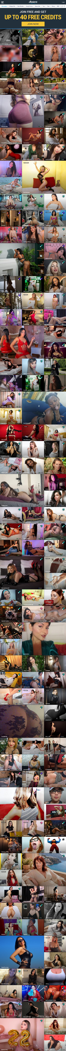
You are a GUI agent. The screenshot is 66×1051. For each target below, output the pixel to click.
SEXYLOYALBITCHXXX (50, 1000)
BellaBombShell (49, 291)
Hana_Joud (48, 93)
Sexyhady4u (26, 654)
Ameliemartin (48, 489)
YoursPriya (25, 786)
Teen (48, 6)
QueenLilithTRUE (49, 159)
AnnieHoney (48, 538)
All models (4, 6)
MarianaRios (26, 983)
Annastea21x (48, 720)
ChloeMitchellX (27, 522)
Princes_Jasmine (27, 390)
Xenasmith (47, 571)
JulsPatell (47, 340)
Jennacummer (48, 917)
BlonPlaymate (26, 192)
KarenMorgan (26, 44)
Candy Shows (29, 6)
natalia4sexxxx (48, 588)
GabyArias (25, 208)
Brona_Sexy (48, 505)
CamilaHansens (27, 703)
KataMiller (25, 621)
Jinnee (47, 983)
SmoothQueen (26, 439)
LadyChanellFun (27, 241)
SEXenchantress (49, 241)
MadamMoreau (26, 884)
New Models (20, 6)
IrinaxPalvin (48, 1033)
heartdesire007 (27, 423)
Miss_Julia (47, 736)
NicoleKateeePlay (27, 93)
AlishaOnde (26, 472)
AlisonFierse (48, 357)
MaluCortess (26, 753)
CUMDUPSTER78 (27, 852)
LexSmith (47, 670)
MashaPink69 (48, 967)
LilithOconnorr (48, 208)
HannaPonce (26, 835)
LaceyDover (48, 44)
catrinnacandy (26, 687)
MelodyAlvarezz (49, 126)
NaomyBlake (48, 835)
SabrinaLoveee (49, 373)
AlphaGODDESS (49, 852)
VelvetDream (48, 786)
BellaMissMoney (49, 143)
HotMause (47, 472)
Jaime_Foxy (26, 670)
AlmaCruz (47, 687)
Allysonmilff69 (48, 1016)
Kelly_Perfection (27, 901)
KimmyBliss (48, 60)
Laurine (25, 934)
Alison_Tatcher (48, 110)
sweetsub (47, 555)
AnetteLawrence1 (27, 225)
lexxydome (25, 1000)
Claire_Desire (26, 373)
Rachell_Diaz (26, 324)
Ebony (53, 6)
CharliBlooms (48, 934)
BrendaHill (25, 307)
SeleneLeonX (26, 555)
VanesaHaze (26, 143)
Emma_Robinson (27, 60)
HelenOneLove (49, 274)
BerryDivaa (25, 917)
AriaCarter (25, 77)
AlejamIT (47, 390)
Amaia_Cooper (48, 439)
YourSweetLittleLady (28, 604)
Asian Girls (37, 6)
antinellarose (48, 307)
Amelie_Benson (49, 324)
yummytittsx (26, 769)
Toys (43, 6)
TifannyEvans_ (48, 77)
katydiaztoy (48, 819)
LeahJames (48, 225)
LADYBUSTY (48, 901)
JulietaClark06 (48, 258)
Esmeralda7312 (26, 1016)
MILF (58, 6)
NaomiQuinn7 (48, 1049)
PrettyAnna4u (48, 769)
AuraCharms (48, 950)
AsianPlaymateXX (27, 159)
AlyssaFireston (48, 522)
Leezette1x (48, 621)
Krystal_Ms (48, 456)
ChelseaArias (26, 538)
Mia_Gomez (26, 291)
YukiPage (47, 703)
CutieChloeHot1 (49, 604)
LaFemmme (48, 753)
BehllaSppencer (27, 456)
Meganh (47, 802)
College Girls (12, 6)
